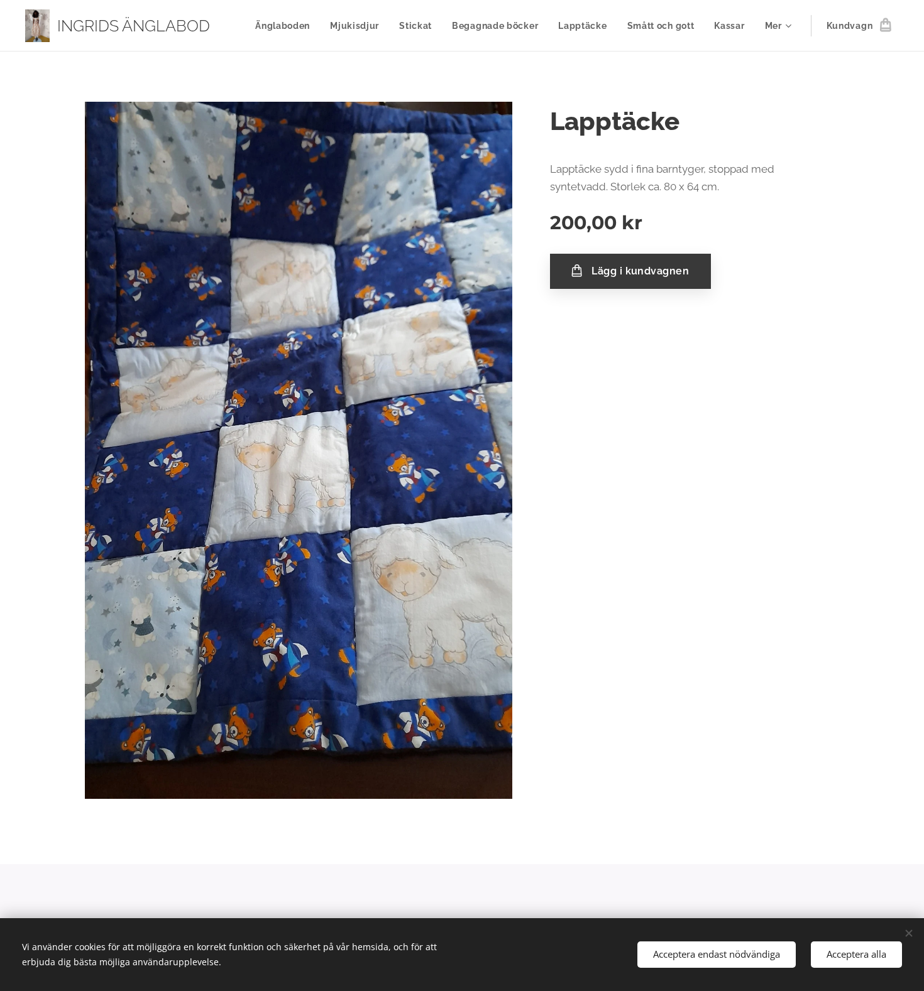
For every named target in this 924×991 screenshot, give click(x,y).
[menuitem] (286, 25)
